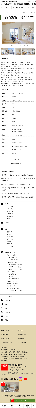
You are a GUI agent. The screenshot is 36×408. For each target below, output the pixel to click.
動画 (6, 308)
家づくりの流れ (11, 271)
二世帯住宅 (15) (11, 213)
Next (34, 33)
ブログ (6, 316)
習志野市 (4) (10, 241)
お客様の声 (7, 300)
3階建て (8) (10, 216)
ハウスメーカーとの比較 (15, 290)
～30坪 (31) (10, 206)
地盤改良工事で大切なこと (14, 283)
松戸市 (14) (10, 239)
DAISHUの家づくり (10, 252)
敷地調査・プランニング (15, 274)
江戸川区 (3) (10, 234)
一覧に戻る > (18, 160)
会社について (8, 312)
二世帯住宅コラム (6, 342)
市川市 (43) (10, 236)
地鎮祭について (13, 276)
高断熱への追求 (13, 262)
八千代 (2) (9, 243)
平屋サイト (7, 222)
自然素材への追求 (14, 257)
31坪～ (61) (10, 209)
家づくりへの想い (11, 255)
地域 (6, 229)
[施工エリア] (4, 347)
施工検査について (14, 278)
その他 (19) (10, 246)
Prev (2, 33)
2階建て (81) (10, 211)
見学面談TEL (22, 338)
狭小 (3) (9, 218)
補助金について (11, 286)
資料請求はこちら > (18, 164)
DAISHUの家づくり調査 (13, 288)
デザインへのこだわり (15, 267)
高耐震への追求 (13, 259)
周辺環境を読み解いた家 (15, 264)
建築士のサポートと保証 (15, 269)
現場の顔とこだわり (12, 281)
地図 (23, 369)
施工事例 (7, 203)
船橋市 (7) (9, 232)
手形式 (6, 304)
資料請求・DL (22, 334)
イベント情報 (8, 296)
